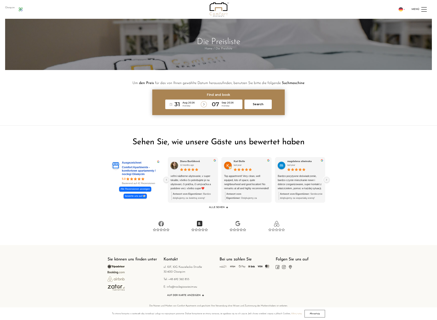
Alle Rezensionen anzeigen (135, 189)
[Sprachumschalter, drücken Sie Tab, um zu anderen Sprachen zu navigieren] (402, 9)
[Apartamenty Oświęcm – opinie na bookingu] (199, 222)
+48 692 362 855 (178, 279)
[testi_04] (276, 222)
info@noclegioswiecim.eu (182, 286)
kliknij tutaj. (296, 313)
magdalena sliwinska (299, 161)
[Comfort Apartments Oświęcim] (218, 4)
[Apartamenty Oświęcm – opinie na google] (238, 222)
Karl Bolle (239, 161)
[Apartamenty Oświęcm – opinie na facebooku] (160, 222)
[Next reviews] (326, 180)
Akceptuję (315, 313)
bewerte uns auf (133, 196)
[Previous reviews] (166, 180)
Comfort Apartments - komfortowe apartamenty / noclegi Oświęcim (139, 171)
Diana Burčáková (190, 161)
